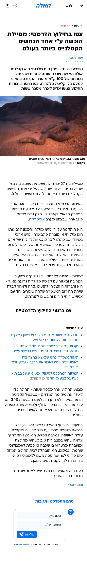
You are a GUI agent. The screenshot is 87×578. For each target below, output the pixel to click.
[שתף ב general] (7, 5)
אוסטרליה (37, 219)
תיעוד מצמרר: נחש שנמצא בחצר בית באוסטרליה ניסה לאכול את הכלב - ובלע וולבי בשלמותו (45, 362)
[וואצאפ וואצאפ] (15, 5)
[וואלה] (43, 5)
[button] (69, 5)
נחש (80, 485)
